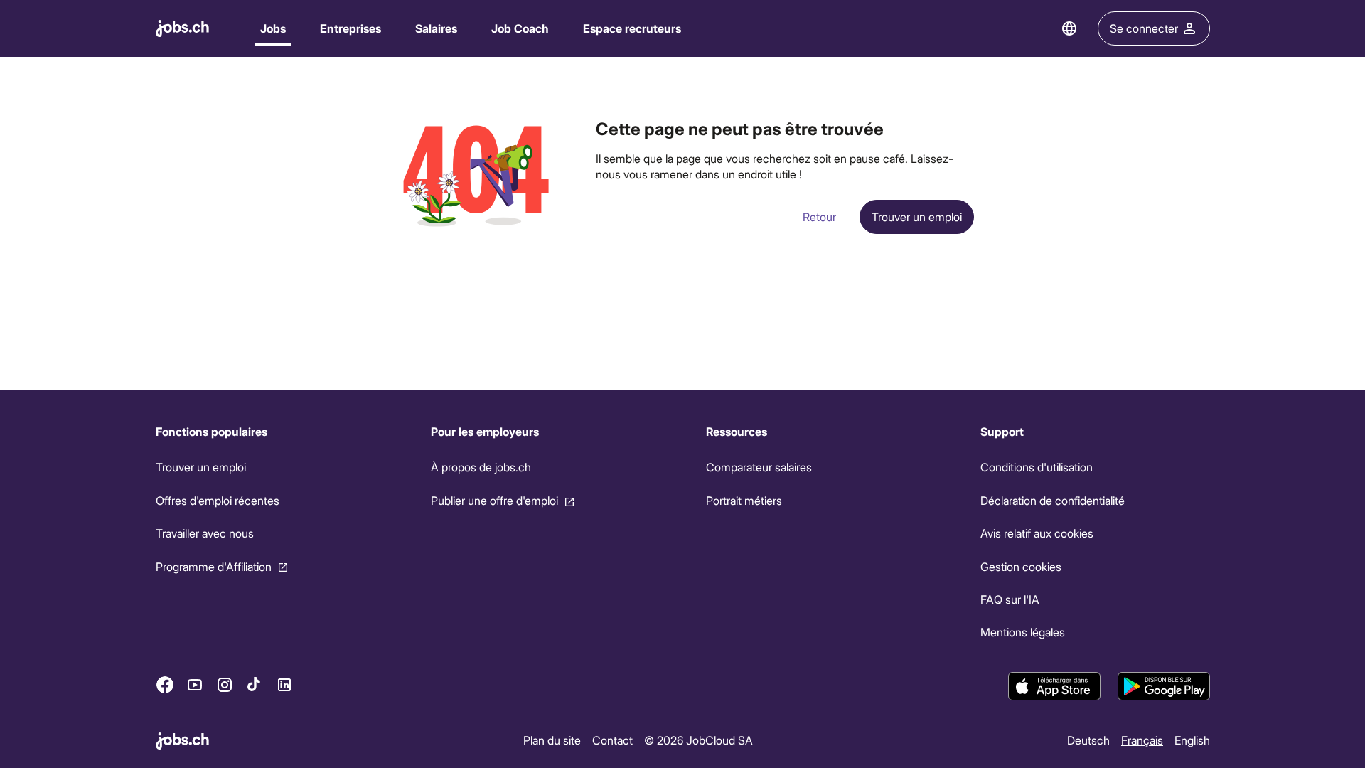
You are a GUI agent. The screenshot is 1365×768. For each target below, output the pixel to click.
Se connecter (1144, 28)
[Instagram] (224, 684)
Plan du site (552, 740)
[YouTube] (195, 684)
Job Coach (520, 28)
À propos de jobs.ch (480, 467)
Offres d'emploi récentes (217, 500)
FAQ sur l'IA (1009, 599)
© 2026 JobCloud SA (698, 740)
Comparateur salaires (758, 467)
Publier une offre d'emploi (493, 500)
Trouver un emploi (201, 467)
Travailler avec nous (205, 533)
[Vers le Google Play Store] (1164, 686)
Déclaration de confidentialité (1052, 500)
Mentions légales (1022, 632)
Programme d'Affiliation (214, 565)
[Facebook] (165, 684)
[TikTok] (254, 684)
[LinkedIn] (284, 684)
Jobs (273, 28)
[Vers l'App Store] (1054, 686)
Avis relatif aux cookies (1036, 533)
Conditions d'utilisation (1036, 467)
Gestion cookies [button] (1020, 565)
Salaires (436, 28)
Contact (612, 740)
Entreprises (350, 28)
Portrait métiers (743, 500)
